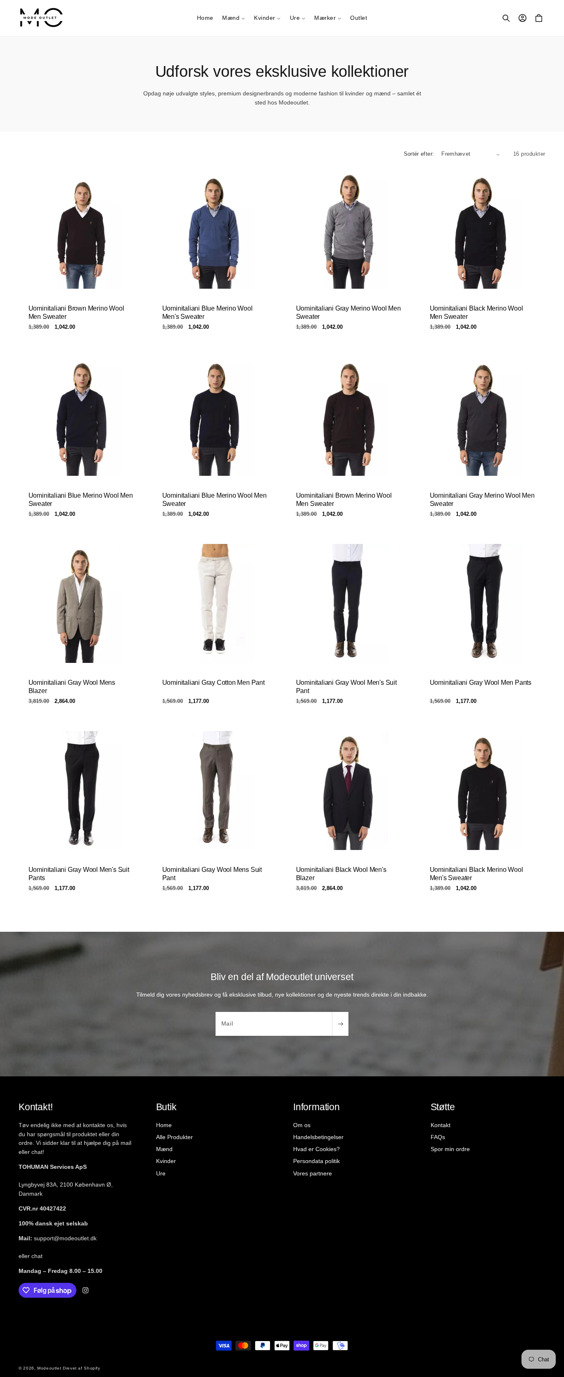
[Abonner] (340, 1023)
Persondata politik (316, 1161)
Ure (161, 1173)
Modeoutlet (49, 1368)
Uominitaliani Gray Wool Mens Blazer (71, 687)
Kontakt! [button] (35, 1107)
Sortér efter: (419, 154)
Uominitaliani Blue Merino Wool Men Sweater (80, 499)
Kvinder (166, 1161)
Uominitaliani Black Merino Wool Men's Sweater (476, 874)
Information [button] (316, 1107)
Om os (301, 1125)
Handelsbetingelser (318, 1137)
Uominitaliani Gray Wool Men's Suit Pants (78, 874)
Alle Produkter (174, 1137)
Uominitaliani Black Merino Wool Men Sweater (476, 312)
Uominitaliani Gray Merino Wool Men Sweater (348, 312)
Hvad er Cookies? (316, 1149)
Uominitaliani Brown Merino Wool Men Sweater (76, 312)
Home (164, 1125)
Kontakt (440, 1125)
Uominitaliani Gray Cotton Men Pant (213, 682)
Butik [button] (166, 1107)
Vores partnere (312, 1173)
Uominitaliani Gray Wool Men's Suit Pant (346, 687)
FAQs (438, 1137)
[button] (233, 18)
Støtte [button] (443, 1107)
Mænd (164, 1149)
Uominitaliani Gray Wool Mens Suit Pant (212, 874)
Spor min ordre (450, 1149)
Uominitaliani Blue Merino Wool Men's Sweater (207, 312)
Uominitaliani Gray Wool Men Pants (480, 682)
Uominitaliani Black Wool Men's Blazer (341, 874)
